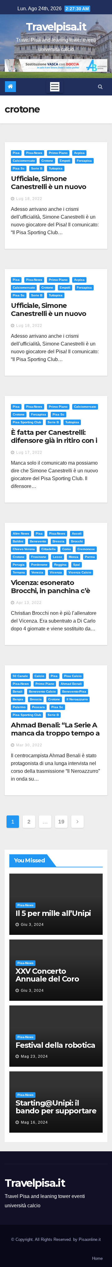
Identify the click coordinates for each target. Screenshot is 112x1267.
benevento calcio (42, 691)
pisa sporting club (27, 422)
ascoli (77, 533)
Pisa (16, 153)
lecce (57, 557)
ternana (19, 572)
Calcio (39, 676)
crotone (47, 160)
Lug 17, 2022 (29, 452)
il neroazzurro (77, 699)
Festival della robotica (55, 1045)
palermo (19, 707)
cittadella (48, 549)
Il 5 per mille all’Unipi (53, 913)
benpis (18, 699)
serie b (36, 168)
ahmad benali (71, 683)
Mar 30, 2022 (29, 745)
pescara (38, 707)
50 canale (20, 676)
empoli (65, 160)
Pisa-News (34, 153)
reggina (60, 564)
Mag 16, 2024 (34, 1122)
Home (97, 1258)
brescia (58, 541)
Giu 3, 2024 (32, 924)
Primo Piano (58, 153)
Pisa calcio (73, 676)
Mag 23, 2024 (34, 1056)
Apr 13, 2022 (29, 603)
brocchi (77, 541)
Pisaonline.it (90, 1239)
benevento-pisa (74, 691)
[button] (100, 86)
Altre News (21, 533)
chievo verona (24, 549)
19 (61, 822)
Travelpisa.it (56, 26)
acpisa (79, 153)
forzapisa (84, 160)
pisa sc (19, 168)
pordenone (39, 564)
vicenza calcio (79, 572)
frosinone (38, 557)
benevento (38, 541)
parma (90, 557)
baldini (18, 541)
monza (73, 557)
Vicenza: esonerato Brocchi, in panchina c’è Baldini (50, 590)
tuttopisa (56, 168)
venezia (37, 572)
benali (17, 691)
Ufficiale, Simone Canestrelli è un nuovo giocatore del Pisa (48, 186)
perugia (19, 564)
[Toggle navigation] (54, 87)
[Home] (10, 86)
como (66, 549)
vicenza (56, 572)
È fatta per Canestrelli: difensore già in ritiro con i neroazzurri (54, 440)
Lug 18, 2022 (29, 199)
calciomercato (24, 160)
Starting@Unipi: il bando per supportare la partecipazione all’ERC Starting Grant (56, 1114)
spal (76, 564)
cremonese (86, 549)
